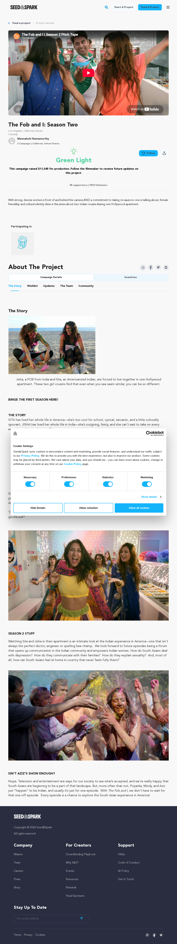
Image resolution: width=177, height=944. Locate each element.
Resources (72, 879)
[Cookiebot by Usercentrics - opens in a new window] (148, 433)
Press (17, 879)
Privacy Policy (30, 455)
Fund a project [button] (150, 7)
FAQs (121, 854)
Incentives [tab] (130, 277)
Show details (149, 496)
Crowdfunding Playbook (80, 854)
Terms (17, 935)
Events (70, 871)
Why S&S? (72, 862)
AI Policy (123, 871)
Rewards (71, 887)
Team (17, 862)
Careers (18, 871)
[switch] (69, 484)
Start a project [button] (123, 7)
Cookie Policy (73, 463)
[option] (23, 244)
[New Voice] (22, 243)
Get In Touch (126, 879)
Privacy (28, 935)
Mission (18, 854)
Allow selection (88, 507)
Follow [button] (151, 153)
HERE (53, 399)
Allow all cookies (139, 507)
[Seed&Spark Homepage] (24, 7)
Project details (45, 23)
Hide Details (38, 507)
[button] (106, 7)
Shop (17, 887)
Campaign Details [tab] (51, 277)
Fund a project (21, 23)
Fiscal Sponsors (75, 896)
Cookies (40, 935)
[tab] (15, 286)
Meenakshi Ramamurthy (33, 139)
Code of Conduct (128, 862)
